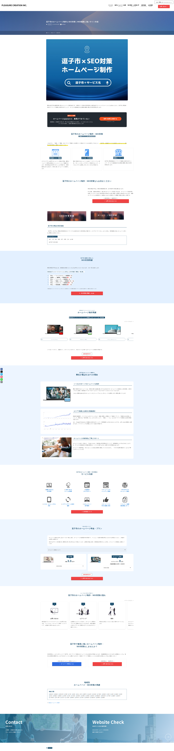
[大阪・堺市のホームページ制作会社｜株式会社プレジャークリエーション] (14, 5)
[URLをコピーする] (2, 382)
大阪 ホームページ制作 (54, 702)
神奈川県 (49, 24)
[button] (2, 369)
